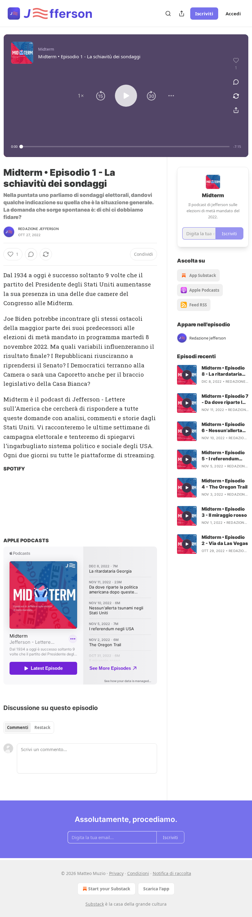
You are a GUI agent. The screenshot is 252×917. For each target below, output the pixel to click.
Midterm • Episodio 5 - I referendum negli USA (223, 456)
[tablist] (28, 727)
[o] (187, 375)
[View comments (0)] (236, 82)
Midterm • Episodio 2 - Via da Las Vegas (225, 540)
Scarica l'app (156, 889)
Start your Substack (109, 889)
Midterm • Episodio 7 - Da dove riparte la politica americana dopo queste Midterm (225, 399)
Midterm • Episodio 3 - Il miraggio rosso (224, 512)
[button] (81, 95)
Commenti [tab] (17, 727)
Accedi (233, 13)
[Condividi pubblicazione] (181, 13)
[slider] (125, 147)
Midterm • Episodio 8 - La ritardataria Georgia (223, 371)
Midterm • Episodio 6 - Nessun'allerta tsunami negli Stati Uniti (223, 427)
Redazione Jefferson (38, 229)
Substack (94, 904)
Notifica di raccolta (172, 873)
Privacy (116, 873)
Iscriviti (204, 13)
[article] (213, 375)
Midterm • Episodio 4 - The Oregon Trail (224, 484)
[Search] (168, 13)
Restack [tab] (42, 727)
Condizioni (138, 873)
